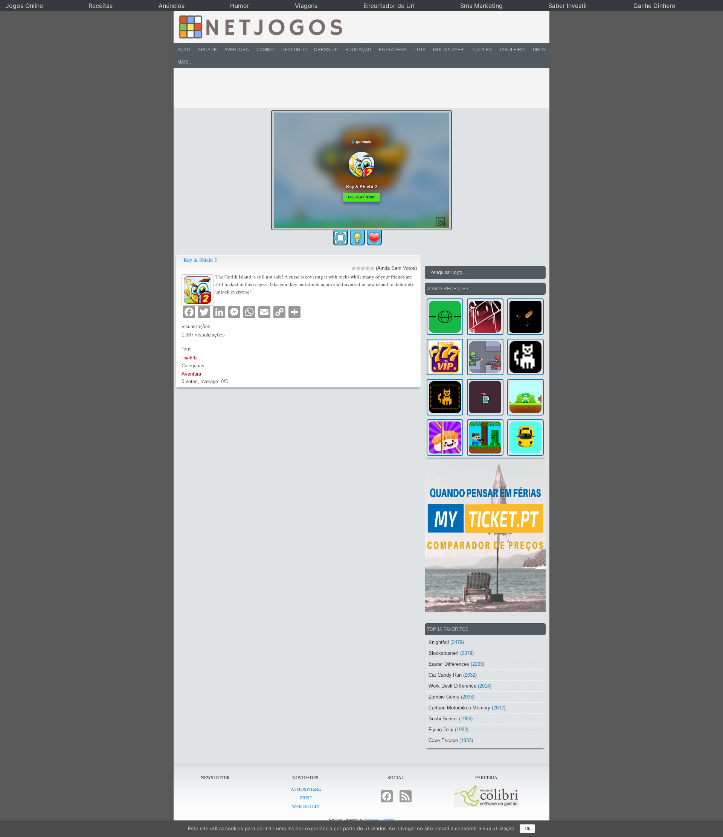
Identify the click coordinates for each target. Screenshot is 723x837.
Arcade (207, 49)
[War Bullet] (525, 316)
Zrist (306, 797)
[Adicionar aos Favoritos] (374, 237)
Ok (527, 828)
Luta (420, 49)
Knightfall (439, 642)
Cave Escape (443, 740)
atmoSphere (306, 789)
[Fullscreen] (340, 237)
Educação (358, 49)
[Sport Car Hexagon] (525, 437)
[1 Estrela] (354, 268)
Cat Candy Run (445, 675)
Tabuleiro (512, 49)
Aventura (236, 49)
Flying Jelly (441, 729)
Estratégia (393, 49)
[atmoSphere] (445, 316)
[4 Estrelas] (367, 268)
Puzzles (481, 49)
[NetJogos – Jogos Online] (260, 26)
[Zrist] (485, 316)
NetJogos (371, 819)
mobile (190, 357)
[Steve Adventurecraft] (485, 437)
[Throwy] (525, 397)
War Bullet (306, 806)
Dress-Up (326, 49)
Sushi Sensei (443, 718)
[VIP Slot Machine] (445, 357)
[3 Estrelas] (363, 268)
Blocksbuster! (444, 653)
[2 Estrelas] (358, 268)
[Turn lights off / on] (357, 237)
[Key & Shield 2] (198, 289)
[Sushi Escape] (445, 437)
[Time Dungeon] (485, 397)
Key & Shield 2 (200, 259)
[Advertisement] (356, 88)
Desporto (294, 49)
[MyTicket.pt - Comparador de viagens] (485, 536)
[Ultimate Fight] (485, 357)
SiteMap (387, 819)
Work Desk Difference (452, 686)
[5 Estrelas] (372, 268)
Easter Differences (449, 664)
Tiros (539, 49)
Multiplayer (448, 49)
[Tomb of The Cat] (445, 397)
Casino (265, 49)
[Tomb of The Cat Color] (525, 357)
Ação (183, 49)
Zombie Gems (444, 697)
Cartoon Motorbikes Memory (459, 708)
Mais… (185, 62)
